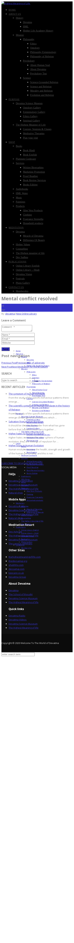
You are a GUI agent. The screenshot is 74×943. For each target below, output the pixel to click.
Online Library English (28, 265)
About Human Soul (40, 65)
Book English (30, 154)
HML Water (22, 193)
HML (26, 26)
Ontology (35, 48)
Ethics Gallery (30, 116)
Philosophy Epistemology (43, 52)
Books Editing (30, 184)
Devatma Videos (18, 619)
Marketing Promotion (34, 172)
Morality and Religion (41, 90)
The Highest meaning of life (30, 253)
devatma (10, 313)
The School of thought (21, 594)
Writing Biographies (33, 167)
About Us (15, 14)
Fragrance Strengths (33, 219)
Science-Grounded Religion (44, 82)
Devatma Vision (24, 274)
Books (19, 146)
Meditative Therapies (33, 133)
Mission (20, 35)
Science (27, 78)
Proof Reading (30, 176)
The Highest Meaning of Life (31, 124)
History (19, 18)
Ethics (33, 43)
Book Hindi (29, 150)
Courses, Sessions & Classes (37, 129)
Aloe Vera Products (33, 210)
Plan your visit (30, 137)
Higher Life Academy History (38, 30)
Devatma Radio (17, 615)
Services (20, 163)
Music (19, 197)
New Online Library (26, 313)
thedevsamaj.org (18, 561)
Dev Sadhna (22, 257)
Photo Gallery (23, 283)
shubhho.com (16, 565)
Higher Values (23, 244)
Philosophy (28, 39)
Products (20, 206)
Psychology (29, 60)
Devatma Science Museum (29, 103)
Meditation (16, 227)
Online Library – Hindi (28, 270)
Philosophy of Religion (42, 56)
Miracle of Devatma (33, 236)
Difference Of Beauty (34, 240)
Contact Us (16, 287)
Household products (33, 223)
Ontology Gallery (32, 107)
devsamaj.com (16, 569)
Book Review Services (34, 180)
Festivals (20, 278)
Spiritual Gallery (31, 120)
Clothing (27, 214)
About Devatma (38, 69)
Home (12, 10)
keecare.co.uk (16, 573)
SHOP (12, 142)
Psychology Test (38, 73)
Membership (22, 291)
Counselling (22, 249)
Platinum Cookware (26, 159)
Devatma (27, 22)
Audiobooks (22, 189)
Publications (17, 261)
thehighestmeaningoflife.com (25, 556)
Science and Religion (41, 86)
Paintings (20, 201)
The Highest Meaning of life (23, 602)
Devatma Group (17, 576)
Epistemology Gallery (34, 112)
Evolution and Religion (42, 95)
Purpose (14, 99)
